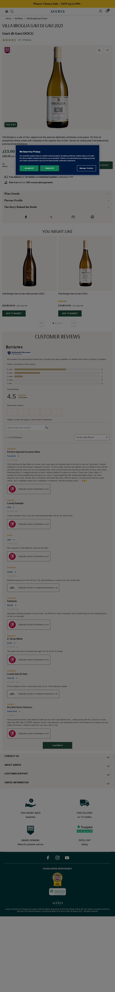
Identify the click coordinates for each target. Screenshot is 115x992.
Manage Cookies (86, 168)
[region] (57, 160)
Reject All (50, 168)
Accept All (29, 168)
